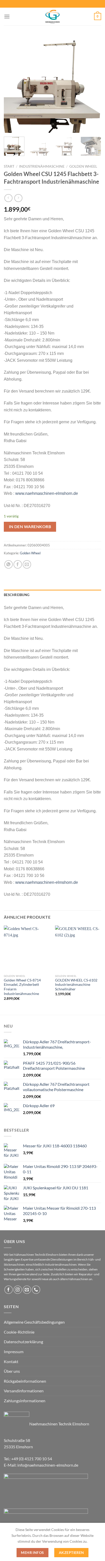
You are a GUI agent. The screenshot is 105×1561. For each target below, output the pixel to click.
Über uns (12, 1371)
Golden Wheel (83, 166)
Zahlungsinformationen (24, 1400)
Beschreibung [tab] (16, 595)
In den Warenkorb (30, 526)
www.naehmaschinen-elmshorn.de (46, 493)
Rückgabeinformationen (25, 1381)
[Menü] (7, 16)
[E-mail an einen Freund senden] (27, 564)
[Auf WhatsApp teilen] (8, 564)
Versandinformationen (24, 1390)
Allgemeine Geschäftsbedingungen (34, 1322)
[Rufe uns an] (36, 1289)
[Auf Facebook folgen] (8, 1289)
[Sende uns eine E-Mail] (27, 1289)
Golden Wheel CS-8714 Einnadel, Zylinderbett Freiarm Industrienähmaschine (22, 987)
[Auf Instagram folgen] (18, 1289)
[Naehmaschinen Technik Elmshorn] (52, 16)
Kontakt (11, 1361)
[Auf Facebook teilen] (18, 564)
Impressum (13, 1351)
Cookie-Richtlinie (19, 1331)
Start (9, 166)
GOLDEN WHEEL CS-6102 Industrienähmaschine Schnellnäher (76, 984)
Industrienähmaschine (41, 166)
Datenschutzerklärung (23, 1341)
